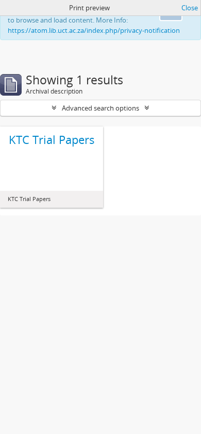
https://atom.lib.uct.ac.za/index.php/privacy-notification (94, 30)
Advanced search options (100, 108)
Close (189, 7)
